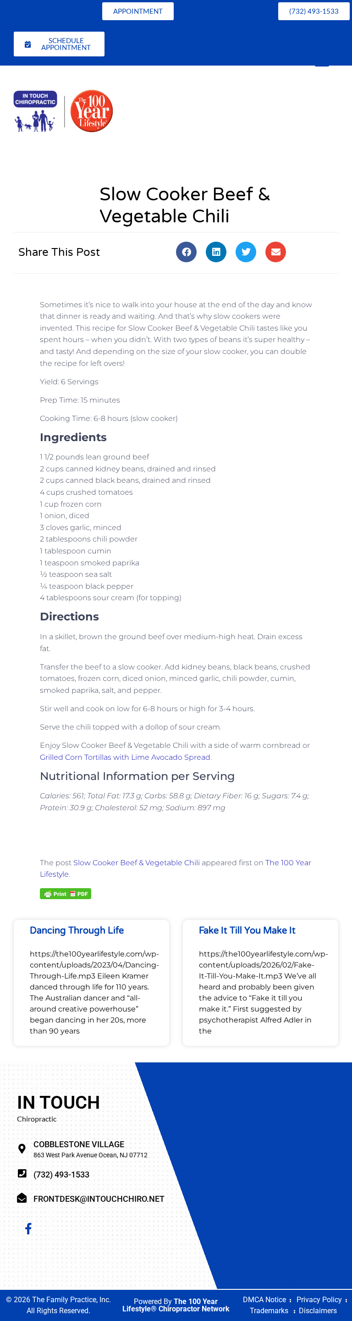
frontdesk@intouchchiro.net (99, 1199)
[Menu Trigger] (322, 59)
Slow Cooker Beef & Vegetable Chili (136, 862)
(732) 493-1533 (61, 1174)
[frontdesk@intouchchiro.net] (22, 1198)
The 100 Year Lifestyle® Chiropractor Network (176, 1305)
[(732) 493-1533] (22, 1173)
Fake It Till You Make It (247, 930)
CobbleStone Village (78, 1144)
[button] (186, 252)
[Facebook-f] (28, 1228)
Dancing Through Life (77, 930)
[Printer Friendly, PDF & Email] (65, 893)
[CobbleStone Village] (22, 1149)
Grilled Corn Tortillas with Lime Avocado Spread (125, 757)
